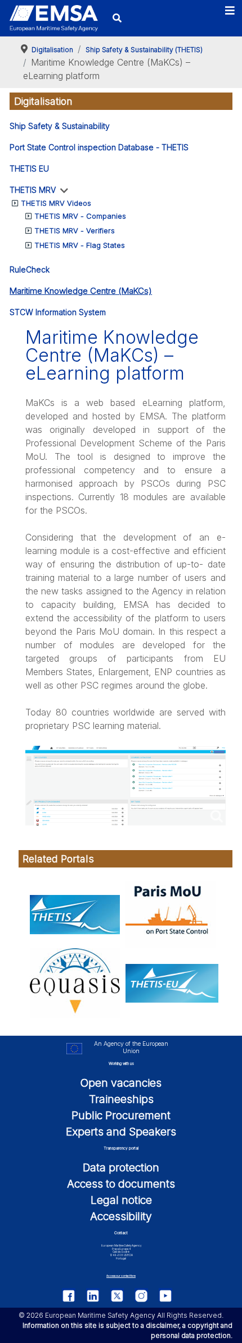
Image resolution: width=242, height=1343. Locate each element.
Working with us (121, 1063)
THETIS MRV (33, 190)
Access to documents (121, 1183)
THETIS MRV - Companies (80, 215)
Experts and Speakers (121, 1131)
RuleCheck (30, 269)
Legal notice (121, 1200)
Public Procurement (121, 1115)
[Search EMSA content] (117, 18)
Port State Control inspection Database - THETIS (99, 147)
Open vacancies (121, 1083)
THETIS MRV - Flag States (79, 245)
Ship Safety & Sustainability (60, 126)
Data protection (121, 1167)
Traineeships (121, 1099)
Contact (121, 1232)
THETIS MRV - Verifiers (74, 230)
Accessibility (121, 1216)
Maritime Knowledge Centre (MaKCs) (81, 290)
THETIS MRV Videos (56, 203)
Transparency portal (121, 1148)
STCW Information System (58, 312)
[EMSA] (53, 18)
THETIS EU (29, 168)
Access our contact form (121, 1276)
